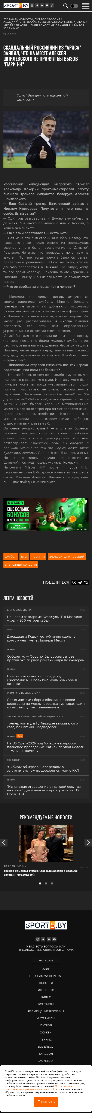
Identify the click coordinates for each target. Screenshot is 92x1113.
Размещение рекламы (46, 1011)
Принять (46, 1101)
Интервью (46, 990)
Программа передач (45, 975)
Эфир (46, 968)
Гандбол (46, 1053)
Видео (46, 997)
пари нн (38, 557)
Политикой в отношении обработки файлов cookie (39, 1088)
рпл (24, 557)
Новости (46, 983)
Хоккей (46, 1032)
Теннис (46, 1039)
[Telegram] (80, 582)
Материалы (46, 1018)
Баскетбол (46, 1060)
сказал (57, 462)
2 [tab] (47, 885)
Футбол (46, 1025)
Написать (46, 960)
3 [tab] (53, 885)
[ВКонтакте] (74, 582)
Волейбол (46, 1046)
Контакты (46, 1004)
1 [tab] (41, 885)
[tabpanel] (46, 852)
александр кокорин (21, 564)
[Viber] (86, 582)
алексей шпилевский (66, 557)
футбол (10, 557)
